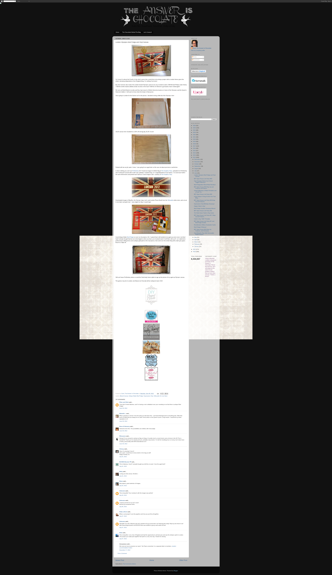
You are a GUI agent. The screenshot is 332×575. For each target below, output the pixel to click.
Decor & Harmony (124, 426)
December (197, 159)
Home (117, 32)
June (195, 173)
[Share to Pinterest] (167, 393)
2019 (194, 141)
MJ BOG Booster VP (125, 462)
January (196, 246)
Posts (195, 57)
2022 (194, 134)
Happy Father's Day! (199, 206)
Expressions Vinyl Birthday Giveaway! (204, 204)
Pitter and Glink (124, 402)
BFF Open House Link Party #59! (203, 194)
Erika (120, 532)
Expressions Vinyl (148, 396)
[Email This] (161, 393)
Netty (121, 471)
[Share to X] (164, 393)
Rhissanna (122, 436)
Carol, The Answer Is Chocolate (202, 48)
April (195, 239)
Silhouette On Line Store (160, 396)
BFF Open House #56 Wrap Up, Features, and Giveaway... (203, 230)
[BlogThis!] (162, 393)
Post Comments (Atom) (129, 564)
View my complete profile (198, 50)
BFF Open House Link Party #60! (203, 178)
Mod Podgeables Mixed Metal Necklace (205, 184)
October (196, 164)
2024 (194, 130)
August (196, 168)
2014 (194, 153)
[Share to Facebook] (166, 393)
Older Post (183, 560)
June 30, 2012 (123, 408)
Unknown (122, 491)
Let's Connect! (148, 32)
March (196, 242)
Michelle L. (122, 413)
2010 (194, 251)
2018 (194, 143)
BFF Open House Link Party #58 (203, 210)
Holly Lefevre (123, 511)
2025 (194, 127)
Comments (196, 59)
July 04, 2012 (123, 495)
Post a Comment (122, 553)
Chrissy (121, 449)
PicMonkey (135, 171)
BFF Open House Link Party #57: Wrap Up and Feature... (204, 216)
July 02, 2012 (123, 485)
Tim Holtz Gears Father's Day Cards (204, 213)
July (195, 170)
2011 (194, 249)
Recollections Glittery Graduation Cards (205, 225)
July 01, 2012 (123, 456)
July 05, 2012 (123, 506)
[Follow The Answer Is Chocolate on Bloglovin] (198, 72)
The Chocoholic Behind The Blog (131, 32)
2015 (194, 150)
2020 (194, 139)
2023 (194, 132)
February (197, 244)
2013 (194, 155)
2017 (194, 146)
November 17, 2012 (124, 550)
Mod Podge (130, 237)
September (197, 166)
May (195, 237)
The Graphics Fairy (166, 171)
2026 (194, 125)
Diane (121, 481)
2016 (194, 148)
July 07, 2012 (123, 516)
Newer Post (119, 560)
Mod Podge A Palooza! (200, 227)
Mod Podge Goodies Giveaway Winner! (205, 208)
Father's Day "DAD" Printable (202, 219)
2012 (194, 157)
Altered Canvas (124, 396)
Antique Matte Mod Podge (136, 396)
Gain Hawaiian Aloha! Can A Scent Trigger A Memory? (203, 181)
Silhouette (170, 200)
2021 (194, 137)
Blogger (176, 570)
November (197, 161)
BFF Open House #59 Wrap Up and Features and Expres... (204, 187)
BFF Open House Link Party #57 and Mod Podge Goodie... (204, 222)
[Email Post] (157, 393)
